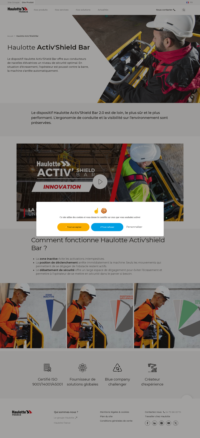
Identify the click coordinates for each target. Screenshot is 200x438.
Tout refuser (108, 227)
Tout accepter (74, 227)
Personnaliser (134, 227)
